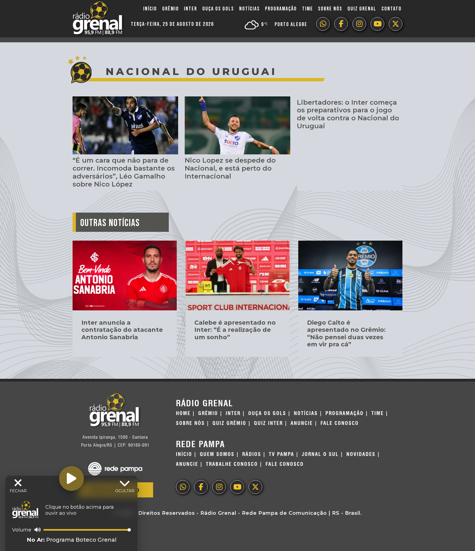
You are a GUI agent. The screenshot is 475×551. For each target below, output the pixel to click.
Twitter (395, 24)
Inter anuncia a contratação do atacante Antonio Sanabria (122, 330)
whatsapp (323, 24)
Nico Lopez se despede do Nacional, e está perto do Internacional (230, 168)
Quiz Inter (268, 423)
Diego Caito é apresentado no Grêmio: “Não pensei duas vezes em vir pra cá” (346, 333)
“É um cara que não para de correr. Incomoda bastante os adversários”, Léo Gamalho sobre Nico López (124, 172)
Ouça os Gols (218, 8)
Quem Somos (217, 454)
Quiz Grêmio (229, 423)
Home (183, 413)
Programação (281, 8)
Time (307, 8)
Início (150, 8)
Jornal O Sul (320, 454)
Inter (190, 8)
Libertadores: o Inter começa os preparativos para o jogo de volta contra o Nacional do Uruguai (348, 114)
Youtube (377, 24)
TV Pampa (281, 454)
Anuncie (302, 423)
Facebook (341, 24)
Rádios (251, 454)
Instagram (359, 24)
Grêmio (170, 8)
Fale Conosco (340, 423)
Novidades (360, 454)
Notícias (249, 8)
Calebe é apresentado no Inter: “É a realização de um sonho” (235, 330)
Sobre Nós (330, 8)
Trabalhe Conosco (232, 464)
